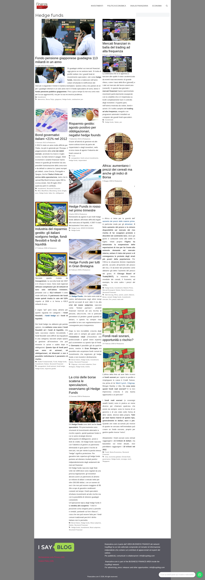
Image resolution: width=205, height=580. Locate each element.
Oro (110, 299)
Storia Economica (127, 290)
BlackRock (45, 191)
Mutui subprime (95, 523)
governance (106, 459)
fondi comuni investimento (89, 158)
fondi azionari (51, 366)
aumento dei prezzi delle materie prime (118, 221)
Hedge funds (66, 99)
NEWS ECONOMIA (87, 228)
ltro (54, 193)
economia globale (115, 457)
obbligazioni (60, 193)
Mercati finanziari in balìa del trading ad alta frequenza (116, 47)
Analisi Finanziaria (139, 6)
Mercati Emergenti (108, 290)
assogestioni (75, 158)
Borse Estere (75, 360)
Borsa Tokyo (50, 99)
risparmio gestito (50, 368)
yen (120, 122)
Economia (157, 6)
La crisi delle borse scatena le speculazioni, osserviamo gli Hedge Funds (84, 384)
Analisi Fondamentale (45, 361)
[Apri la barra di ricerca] (167, 6)
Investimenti (97, 6)
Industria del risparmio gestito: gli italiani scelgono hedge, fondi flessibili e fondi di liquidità (51, 236)
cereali (109, 297)
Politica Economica (116, 6)
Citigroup (74, 364)
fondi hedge (61, 366)
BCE (39, 191)
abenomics (41, 99)
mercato (105, 299)
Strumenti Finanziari (53, 188)
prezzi (114, 299)
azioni (126, 295)
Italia (50, 193)
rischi (129, 459)
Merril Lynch (121, 383)
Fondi (73, 156)
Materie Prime (128, 288)
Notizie (118, 290)
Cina (106, 457)
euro (36, 193)
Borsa (104, 297)
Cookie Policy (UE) (46, 561)
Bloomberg (53, 191)
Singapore (105, 461)
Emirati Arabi (126, 457)
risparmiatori (82, 160)
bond (59, 191)
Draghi (64, 191)
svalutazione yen (77, 99)
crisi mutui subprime (85, 364)
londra (87, 367)
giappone (58, 99)
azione (121, 295)
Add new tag (109, 295)
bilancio (131, 295)
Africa (116, 295)
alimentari (129, 224)
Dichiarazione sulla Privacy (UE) (51, 557)
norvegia (124, 459)
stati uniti (120, 299)
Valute (116, 122)
